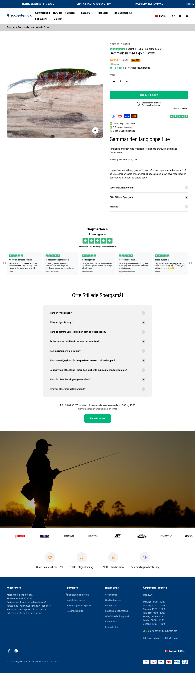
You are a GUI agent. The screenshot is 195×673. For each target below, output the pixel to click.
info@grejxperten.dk (23, 594)
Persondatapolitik (75, 611)
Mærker (58, 18)
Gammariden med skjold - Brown (34, 27)
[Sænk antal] (114, 81)
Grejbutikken (111, 594)
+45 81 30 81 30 (24, 598)
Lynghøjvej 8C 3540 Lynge (166, 638)
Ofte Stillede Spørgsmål (117, 616)
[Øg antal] (127, 81)
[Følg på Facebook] (9, 651)
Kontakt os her (97, 418)
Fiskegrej (70, 13)
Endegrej (85, 13)
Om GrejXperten (113, 600)
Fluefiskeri (102, 13)
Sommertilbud (42, 13)
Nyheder (57, 13)
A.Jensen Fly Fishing (120, 43)
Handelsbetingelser (76, 600)
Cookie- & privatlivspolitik (79, 605)
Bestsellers (111, 621)
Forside (11, 27)
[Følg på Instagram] (16, 651)
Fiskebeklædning (123, 13)
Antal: (112, 74)
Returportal (110, 605)
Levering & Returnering (116, 611)
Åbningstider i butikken (77, 594)
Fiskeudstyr (41, 18)
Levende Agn (111, 627)
